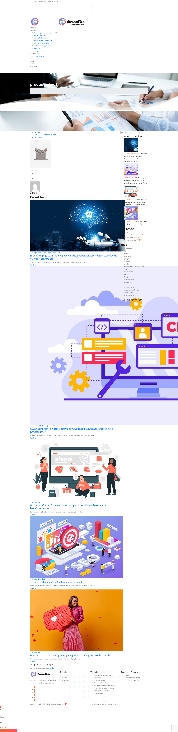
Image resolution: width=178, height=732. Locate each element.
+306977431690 (53, 1)
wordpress (127, 282)
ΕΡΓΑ (32, 59)
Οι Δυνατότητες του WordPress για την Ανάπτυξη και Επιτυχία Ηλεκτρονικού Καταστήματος (136, 180)
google (126, 259)
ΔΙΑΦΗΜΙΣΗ (34, 53)
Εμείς (65, 678)
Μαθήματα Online (39, 51)
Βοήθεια (113, 704)
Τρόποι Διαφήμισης (39, 56)
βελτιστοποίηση (129, 287)
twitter (126, 277)
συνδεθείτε (50, 668)
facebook (127, 256)
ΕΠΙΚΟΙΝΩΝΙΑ (35, 66)
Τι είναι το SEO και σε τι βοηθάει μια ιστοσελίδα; (56, 581)
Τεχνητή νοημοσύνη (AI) (131, 240)
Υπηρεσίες (67, 680)
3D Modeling (38, 48)
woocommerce (129, 280)
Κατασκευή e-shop (130, 237)
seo (125, 269)
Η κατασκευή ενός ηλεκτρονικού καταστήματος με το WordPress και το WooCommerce (135, 202)
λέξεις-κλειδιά (128, 292)
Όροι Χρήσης (107, 704)
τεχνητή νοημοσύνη (130, 295)
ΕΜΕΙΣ (32, 61)
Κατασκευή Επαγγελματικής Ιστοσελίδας (46, 33)
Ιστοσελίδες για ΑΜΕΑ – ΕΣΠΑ (43, 40)
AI (125, 251)
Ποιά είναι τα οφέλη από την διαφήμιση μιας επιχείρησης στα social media (70, 655)
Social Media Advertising (132, 235)
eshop (126, 254)
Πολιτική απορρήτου (96, 704)
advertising (128, 248)
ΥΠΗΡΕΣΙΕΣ (34, 30)
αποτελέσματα (128, 285)
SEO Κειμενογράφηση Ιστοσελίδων (44, 46)
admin (37, 132)
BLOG (32, 64)
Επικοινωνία (67, 683)
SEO (125, 232)
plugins (126, 264)
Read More (33, 265)
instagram (127, 261)
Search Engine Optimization (134, 267)
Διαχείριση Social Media (41, 43)
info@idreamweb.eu (38, 1)
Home (38, 90)
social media (128, 272)
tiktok (126, 274)
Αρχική (66, 675)
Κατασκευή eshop (39, 35)
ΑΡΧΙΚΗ (33, 27)
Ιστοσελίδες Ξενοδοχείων (41, 38)
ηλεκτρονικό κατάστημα (131, 290)
